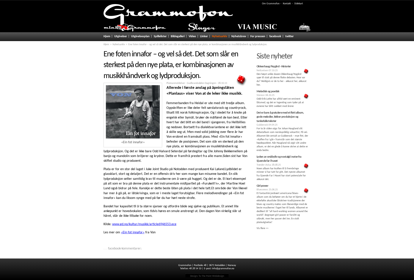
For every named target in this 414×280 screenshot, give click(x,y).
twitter (289, 36)
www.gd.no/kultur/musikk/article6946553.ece (144, 224)
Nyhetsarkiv (219, 36)
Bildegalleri (178, 36)
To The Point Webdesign (211, 276)
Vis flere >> (262, 228)
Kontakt (287, 3)
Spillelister (160, 36)
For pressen (257, 36)
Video (192, 36)
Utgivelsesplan (140, 36)
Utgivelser (120, 36)
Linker (204, 36)
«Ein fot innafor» (132, 232)
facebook (275, 36)
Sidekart (298, 3)
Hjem (107, 36)
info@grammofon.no (223, 268)
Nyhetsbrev (238, 36)
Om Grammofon (270, 3)
